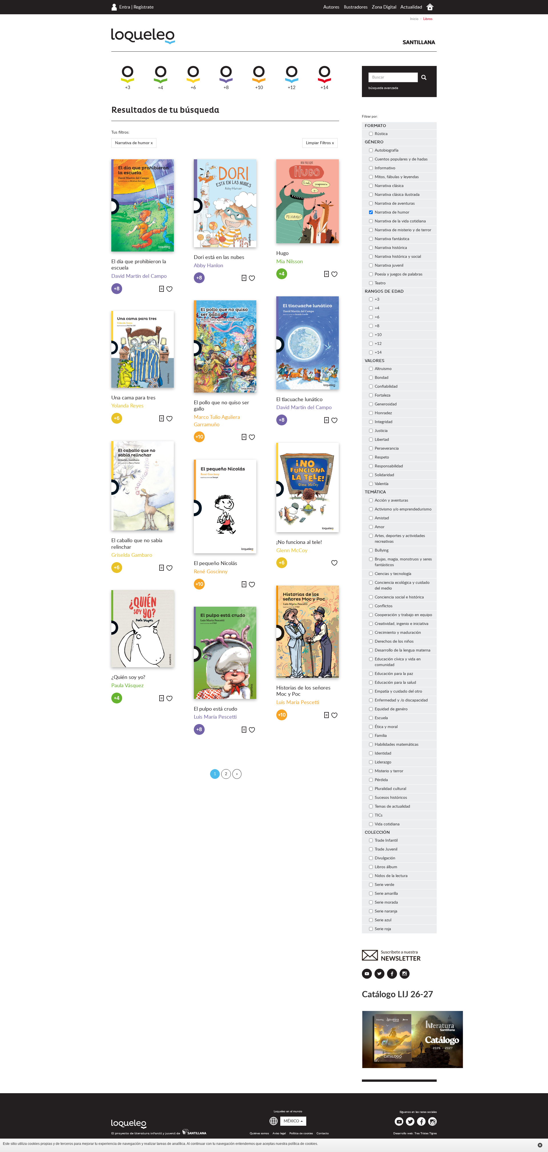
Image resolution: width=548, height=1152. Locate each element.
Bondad (381, 378)
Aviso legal (279, 1133)
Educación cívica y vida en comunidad (398, 662)
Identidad (383, 753)
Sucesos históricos (391, 798)
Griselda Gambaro (131, 555)
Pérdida (381, 780)
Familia (381, 736)
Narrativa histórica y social (398, 257)
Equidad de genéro (391, 709)
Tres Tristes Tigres (425, 1133)
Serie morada (386, 902)
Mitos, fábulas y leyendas (397, 177)
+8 (226, 87)
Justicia (381, 431)
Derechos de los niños (394, 642)
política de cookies (302, 1144)
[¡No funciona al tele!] (307, 487)
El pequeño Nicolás (215, 563)
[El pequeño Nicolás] (225, 507)
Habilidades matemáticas (396, 745)
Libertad (382, 440)
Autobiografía (386, 150)
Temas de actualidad (392, 807)
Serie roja (383, 929)
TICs (378, 815)
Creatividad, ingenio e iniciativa (401, 624)
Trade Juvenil (386, 849)
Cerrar (540, 1145)
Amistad (382, 518)
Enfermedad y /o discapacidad (401, 700)
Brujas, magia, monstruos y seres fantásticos (403, 562)
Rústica (381, 134)
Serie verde (384, 885)
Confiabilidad (386, 387)
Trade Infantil (386, 841)
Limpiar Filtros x (320, 143)
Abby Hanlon (208, 265)
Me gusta (169, 289)
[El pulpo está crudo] (225, 653)
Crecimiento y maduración (398, 633)
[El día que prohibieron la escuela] (142, 205)
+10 (259, 87)
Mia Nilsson (289, 261)
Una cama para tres (133, 398)
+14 (324, 87)
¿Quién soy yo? (128, 677)
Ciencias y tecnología (393, 574)
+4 (160, 88)
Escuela (381, 718)
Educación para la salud (395, 683)
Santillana (419, 42)
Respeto (382, 457)
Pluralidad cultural (390, 789)
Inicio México (430, 7)
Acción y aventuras (391, 500)
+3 (127, 87)
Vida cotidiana (387, 824)
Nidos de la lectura (391, 876)
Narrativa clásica (389, 186)
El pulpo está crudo (215, 709)
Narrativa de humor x (134, 143)
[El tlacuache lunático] (307, 342)
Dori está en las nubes (219, 257)
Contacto (323, 1133)
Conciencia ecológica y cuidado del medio (402, 585)
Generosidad (386, 404)
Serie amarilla (386, 894)
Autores (331, 7)
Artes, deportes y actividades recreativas (400, 539)
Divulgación (385, 858)
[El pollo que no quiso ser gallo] (225, 346)
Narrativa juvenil (389, 266)
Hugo (282, 253)
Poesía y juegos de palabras (398, 274)
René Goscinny (210, 571)
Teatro (380, 283)
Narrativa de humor (392, 212)
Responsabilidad (389, 466)
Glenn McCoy (291, 550)
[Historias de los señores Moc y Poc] (307, 632)
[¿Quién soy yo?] (142, 629)
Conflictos (383, 606)
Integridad (383, 422)
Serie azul (383, 920)
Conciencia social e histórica (399, 597)
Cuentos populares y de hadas (401, 159)
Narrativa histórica (391, 248)
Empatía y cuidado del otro (398, 691)
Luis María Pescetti (297, 702)
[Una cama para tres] (142, 349)
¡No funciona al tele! (299, 542)
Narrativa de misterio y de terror (403, 230)
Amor (379, 527)
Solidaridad (384, 475)
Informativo (385, 168)
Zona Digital (384, 7)
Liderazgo (383, 762)
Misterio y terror (389, 771)
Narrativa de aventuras (395, 204)
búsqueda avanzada (383, 88)
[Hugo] (307, 201)
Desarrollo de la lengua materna (402, 650)
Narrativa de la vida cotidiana (400, 221)
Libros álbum (386, 867)
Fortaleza (382, 395)
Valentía (381, 484)
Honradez (383, 413)
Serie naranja (386, 911)
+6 (193, 87)
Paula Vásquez (127, 685)
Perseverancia (387, 449)
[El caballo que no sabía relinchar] (142, 486)
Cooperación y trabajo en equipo (403, 615)
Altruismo (383, 369)
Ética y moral (386, 727)
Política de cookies (301, 1133)
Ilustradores (356, 7)
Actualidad (411, 7)
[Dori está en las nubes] (225, 203)
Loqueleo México (143, 36)
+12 (291, 87)
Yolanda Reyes (127, 406)
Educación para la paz (394, 674)
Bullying (381, 550)
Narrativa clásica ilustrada (397, 195)
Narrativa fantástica (392, 239)
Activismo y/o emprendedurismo (403, 509)
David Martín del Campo (139, 276)
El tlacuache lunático (299, 399)
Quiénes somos (259, 1133)
